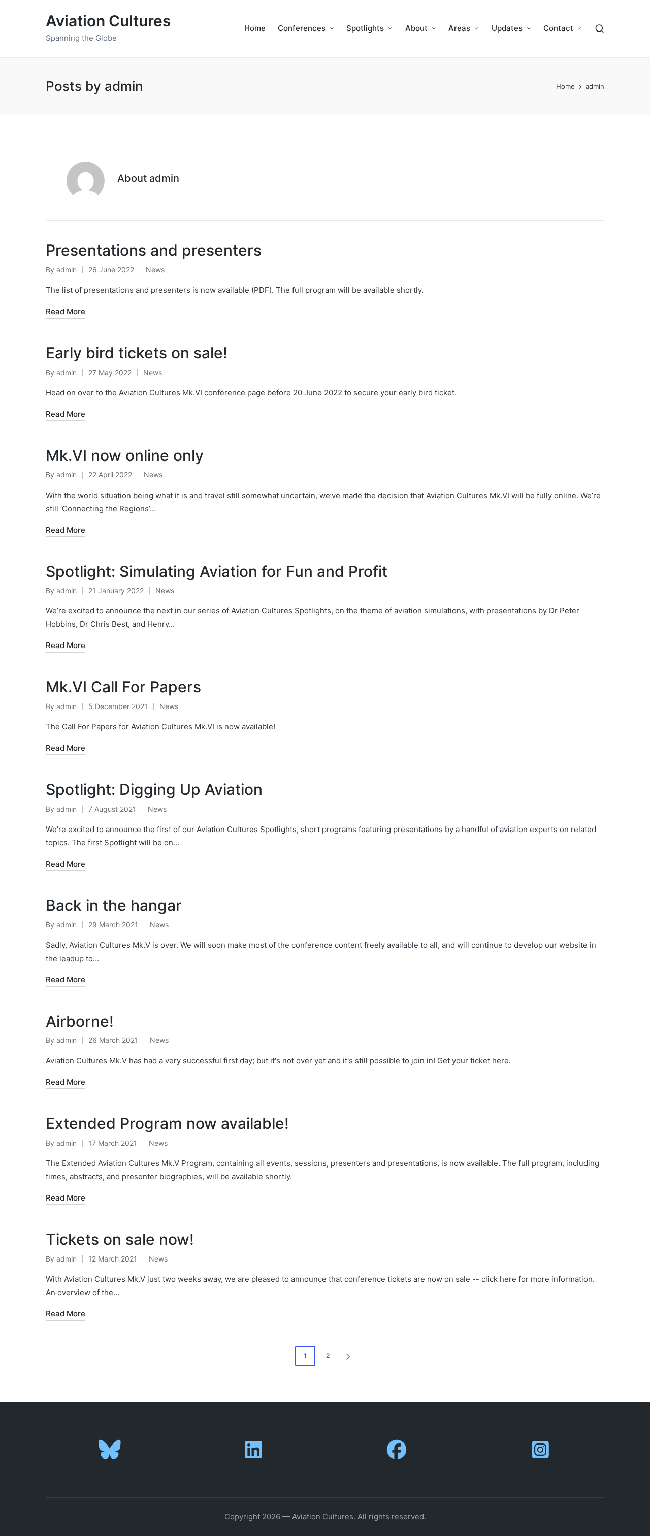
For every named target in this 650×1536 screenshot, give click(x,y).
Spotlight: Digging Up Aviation (154, 789)
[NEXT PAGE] (347, 1356)
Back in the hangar (114, 905)
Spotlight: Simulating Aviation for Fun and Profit (216, 571)
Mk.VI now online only (125, 455)
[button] (350, 1356)
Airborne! (80, 1021)
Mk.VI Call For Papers (123, 687)
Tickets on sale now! (120, 1239)
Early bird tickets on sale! (137, 353)
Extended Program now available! (167, 1123)
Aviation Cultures (108, 21)
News (155, 269)
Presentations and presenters (154, 250)
